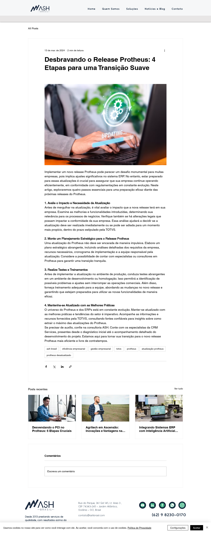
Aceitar (196, 527)
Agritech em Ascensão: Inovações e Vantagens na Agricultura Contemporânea (105, 429)
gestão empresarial (101, 348)
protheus (131, 348)
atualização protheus (153, 348)
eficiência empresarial (73, 348)
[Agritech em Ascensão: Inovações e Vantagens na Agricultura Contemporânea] (105, 408)
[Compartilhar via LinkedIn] (62, 366)
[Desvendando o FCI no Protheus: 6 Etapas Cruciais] (52, 408)
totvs (118, 348)
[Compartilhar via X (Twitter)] (54, 366)
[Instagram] (182, 505)
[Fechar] (207, 527)
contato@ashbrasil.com (91, 515)
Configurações (177, 527)
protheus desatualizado (59, 355)
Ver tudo (178, 388)
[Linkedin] (152, 505)
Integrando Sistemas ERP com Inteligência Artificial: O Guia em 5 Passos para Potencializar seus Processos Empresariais (157, 429)
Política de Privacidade (139, 527)
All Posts (33, 28)
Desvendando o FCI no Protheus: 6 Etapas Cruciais (52, 429)
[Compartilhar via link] (70, 366)
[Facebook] (162, 505)
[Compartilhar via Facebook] (46, 366)
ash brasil (52, 348)
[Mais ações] (164, 50)
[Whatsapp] (172, 505)
